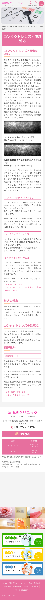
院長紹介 (7, 586)
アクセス (26, 586)
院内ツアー (17, 586)
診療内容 (37, 583)
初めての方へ (14, 583)
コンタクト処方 (26, 583)
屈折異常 (10, 347)
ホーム (4, 583)
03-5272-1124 (25, 427)
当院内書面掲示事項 (21, 590)
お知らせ (35, 586)
